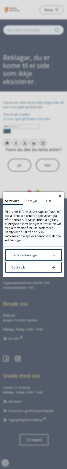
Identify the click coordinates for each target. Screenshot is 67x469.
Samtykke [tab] (12, 201)
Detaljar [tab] (31, 201)
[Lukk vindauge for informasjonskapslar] (60, 196)
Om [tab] (48, 201)
